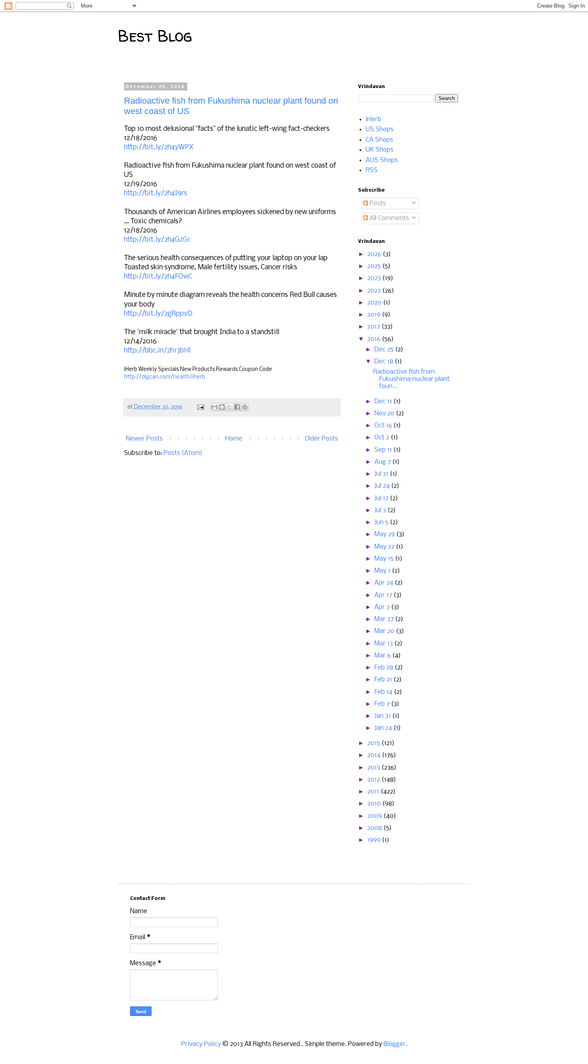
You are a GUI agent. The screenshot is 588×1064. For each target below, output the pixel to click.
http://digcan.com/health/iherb (164, 377)
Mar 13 (384, 643)
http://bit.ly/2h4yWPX (159, 147)
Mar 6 (383, 655)
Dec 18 (384, 361)
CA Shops (379, 139)
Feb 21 (384, 679)
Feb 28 (384, 667)
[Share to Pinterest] (245, 407)
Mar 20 (385, 631)
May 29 (385, 534)
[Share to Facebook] (237, 407)
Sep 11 (384, 450)
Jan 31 (383, 716)
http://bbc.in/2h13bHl (157, 351)
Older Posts (321, 438)
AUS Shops (382, 160)
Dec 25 (384, 349)
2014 (374, 755)
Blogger (395, 1044)
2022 (374, 290)
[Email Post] (200, 407)
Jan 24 (384, 728)
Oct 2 (382, 437)
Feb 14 (384, 692)
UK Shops (380, 149)
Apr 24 (384, 582)
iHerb (373, 119)
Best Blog (155, 36)
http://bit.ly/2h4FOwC (158, 277)
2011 (374, 791)
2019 (374, 314)
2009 (375, 816)
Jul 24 (382, 486)
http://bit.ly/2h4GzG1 (157, 240)
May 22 (385, 546)
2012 (374, 779)
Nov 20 (385, 413)
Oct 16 (384, 425)
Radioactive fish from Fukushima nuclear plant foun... (411, 379)
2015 (374, 743)
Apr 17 (384, 595)
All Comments (388, 218)
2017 (374, 326)
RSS (372, 170)
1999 (374, 840)
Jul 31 (382, 474)
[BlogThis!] (222, 407)
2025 (374, 266)
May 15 (384, 558)
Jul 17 (382, 498)
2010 (374, 803)
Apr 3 (382, 607)
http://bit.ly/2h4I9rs (155, 193)
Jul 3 (381, 510)
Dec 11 (384, 401)
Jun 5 (382, 522)
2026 (375, 254)
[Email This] (214, 407)
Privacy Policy (201, 1044)
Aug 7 (383, 462)
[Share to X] (230, 407)
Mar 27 (384, 619)
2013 (374, 767)
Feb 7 (382, 704)
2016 (374, 339)
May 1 (383, 570)
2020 (375, 302)
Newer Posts (144, 438)
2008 (375, 828)
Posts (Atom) (183, 453)
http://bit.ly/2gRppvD (158, 314)
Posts (377, 203)
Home (233, 438)
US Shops (380, 129)
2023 (374, 278)
